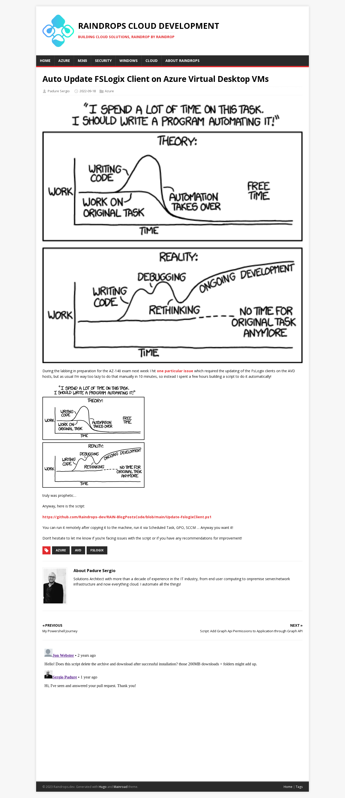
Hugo (103, 787)
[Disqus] (172, 710)
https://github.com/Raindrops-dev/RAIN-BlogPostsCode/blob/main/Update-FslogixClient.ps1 (126, 516)
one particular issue (175, 370)
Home (288, 787)
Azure (109, 91)
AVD (78, 550)
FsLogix (97, 550)
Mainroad (121, 787)
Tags (299, 787)
